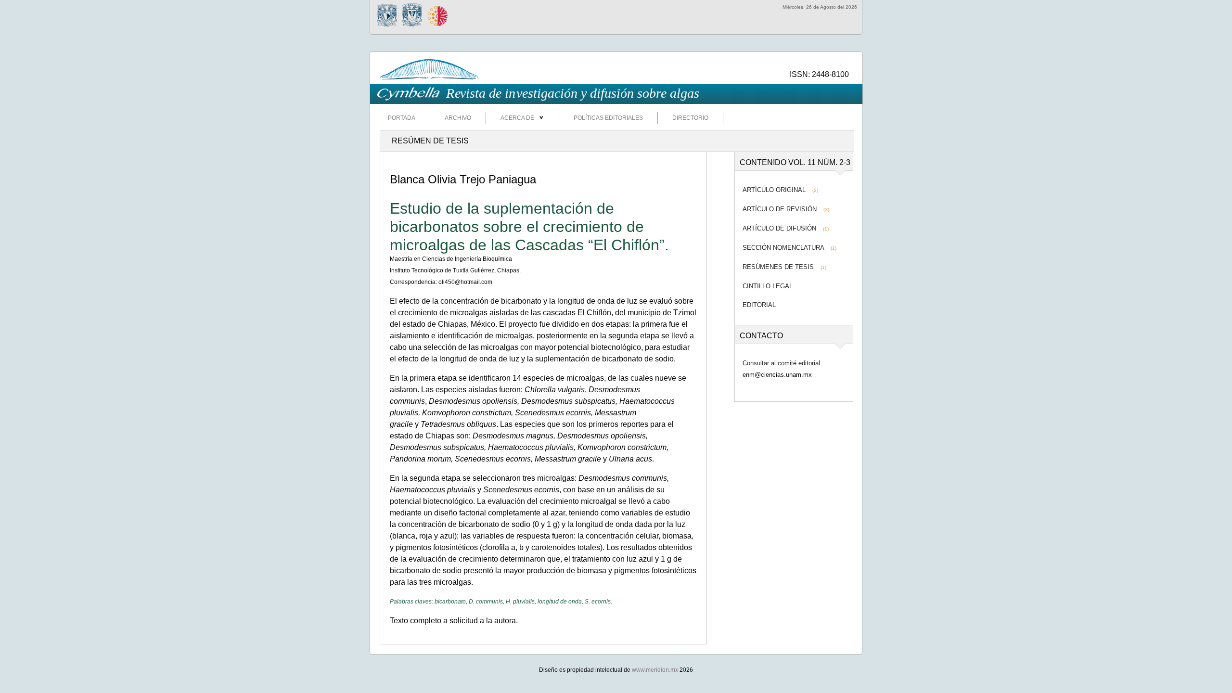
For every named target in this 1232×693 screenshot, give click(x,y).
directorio (690, 118)
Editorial (759, 304)
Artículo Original (774, 189)
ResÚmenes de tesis (778, 266)
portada (401, 118)
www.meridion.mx (655, 670)
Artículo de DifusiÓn (779, 228)
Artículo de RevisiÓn (780, 209)
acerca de (519, 118)
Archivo (458, 118)
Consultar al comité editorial (781, 363)
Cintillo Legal (768, 286)
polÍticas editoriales (608, 118)
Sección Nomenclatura (783, 247)
